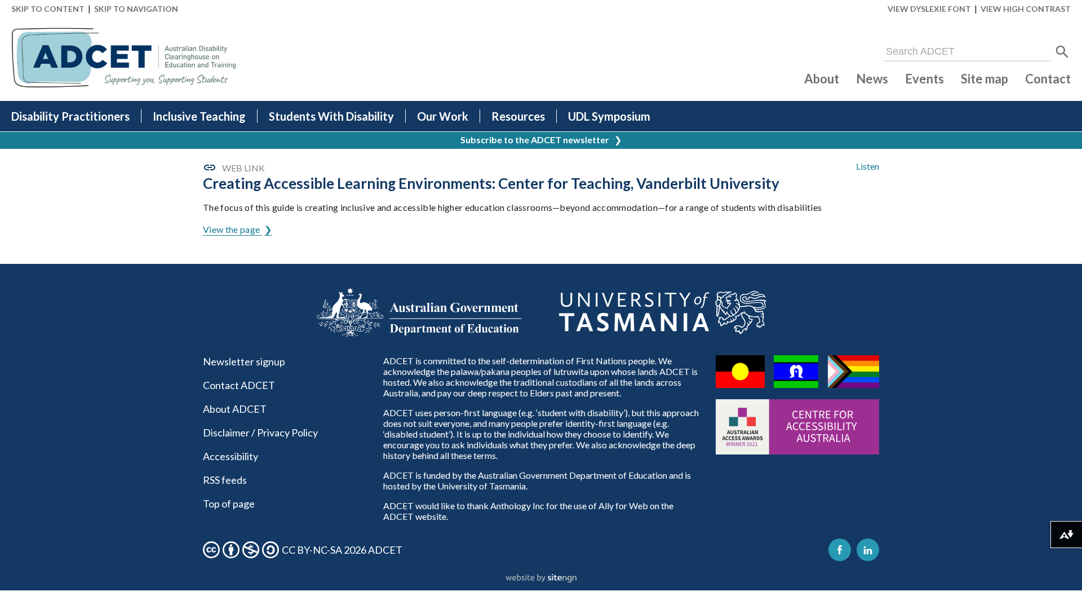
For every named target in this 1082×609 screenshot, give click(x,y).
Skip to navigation (136, 9)
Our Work (442, 116)
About (821, 78)
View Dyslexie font (929, 9)
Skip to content (48, 9)
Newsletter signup (244, 361)
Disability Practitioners (70, 116)
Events (924, 78)
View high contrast (1026, 9)
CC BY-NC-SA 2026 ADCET (342, 550)
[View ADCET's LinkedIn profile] (868, 550)
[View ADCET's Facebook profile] (839, 550)
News (872, 78)
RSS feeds (225, 480)
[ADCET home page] (124, 58)
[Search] (1062, 51)
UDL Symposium (609, 116)
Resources (518, 116)
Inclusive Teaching (199, 116)
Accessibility (230, 456)
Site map (984, 78)
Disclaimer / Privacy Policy (260, 432)
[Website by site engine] (541, 578)
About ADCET (235, 409)
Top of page (229, 503)
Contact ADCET (239, 385)
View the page (232, 229)
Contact (1048, 78)
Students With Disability (331, 116)
